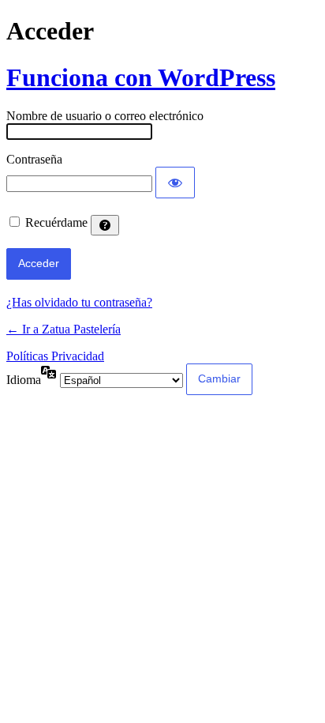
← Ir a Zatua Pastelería (63, 329)
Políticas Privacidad (55, 356)
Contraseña (34, 159)
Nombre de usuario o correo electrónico (105, 115)
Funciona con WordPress (140, 77)
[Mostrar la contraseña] (175, 182)
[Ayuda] (105, 225)
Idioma (23, 379)
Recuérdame (56, 222)
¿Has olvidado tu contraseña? (79, 302)
